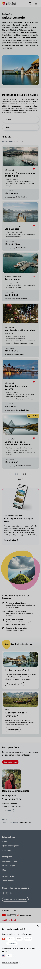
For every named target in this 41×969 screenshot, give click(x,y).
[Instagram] (7, 893)
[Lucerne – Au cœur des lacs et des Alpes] (20, 172)
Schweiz (10, 939)
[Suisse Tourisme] (9, 920)
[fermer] (38, 925)
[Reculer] (17, 474)
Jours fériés (6, 810)
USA (9, 956)
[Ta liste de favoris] (30, 3)
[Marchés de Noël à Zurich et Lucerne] (20, 330)
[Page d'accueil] (9, 3)
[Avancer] (23, 474)
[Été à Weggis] (20, 226)
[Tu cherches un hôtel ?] (20, 670)
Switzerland (12, 943)
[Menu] (36, 3)
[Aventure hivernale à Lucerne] (20, 385)
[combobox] (16, 141)
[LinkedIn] (12, 893)
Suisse (19, 939)
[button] (20, 119)
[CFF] (9, 915)
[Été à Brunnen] (20, 276)
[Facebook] (3, 893)
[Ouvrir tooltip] (36, 82)
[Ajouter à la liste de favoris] (34, 169)
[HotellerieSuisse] (24, 915)
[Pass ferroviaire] (20, 712)
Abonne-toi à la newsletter (15, 899)
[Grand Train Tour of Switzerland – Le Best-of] (20, 441)
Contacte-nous (10, 762)
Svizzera (28, 939)
